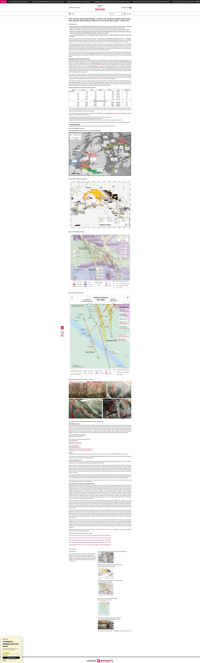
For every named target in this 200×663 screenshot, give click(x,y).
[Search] (122, 14)
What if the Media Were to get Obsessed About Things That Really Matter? (151, 1)
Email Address (6, 653)
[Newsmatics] (62, 335)
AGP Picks (3, 1)
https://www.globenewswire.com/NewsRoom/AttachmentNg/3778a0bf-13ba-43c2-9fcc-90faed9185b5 (89, 542)
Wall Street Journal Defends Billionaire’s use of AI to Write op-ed (47, 1)
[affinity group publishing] (62, 333)
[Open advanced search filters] (124, 14)
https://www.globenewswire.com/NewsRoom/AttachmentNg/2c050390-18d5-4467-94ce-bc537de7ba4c (90, 540)
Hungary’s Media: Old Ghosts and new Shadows (78, 1)
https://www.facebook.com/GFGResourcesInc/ (82, 450)
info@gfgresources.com (76, 442)
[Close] (20, 638)
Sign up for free (11, 657)
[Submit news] (62, 327)
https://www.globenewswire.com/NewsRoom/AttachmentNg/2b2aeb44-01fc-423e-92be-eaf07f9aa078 (90, 537)
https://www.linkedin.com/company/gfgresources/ (83, 448)
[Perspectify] (62, 330)
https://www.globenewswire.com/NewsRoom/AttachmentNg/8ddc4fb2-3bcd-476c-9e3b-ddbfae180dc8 (90, 544)
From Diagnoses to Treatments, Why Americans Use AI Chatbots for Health (111, 1)
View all (197, 1)
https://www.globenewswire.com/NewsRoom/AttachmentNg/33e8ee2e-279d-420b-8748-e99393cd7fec (90, 535)
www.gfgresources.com (77, 443)
